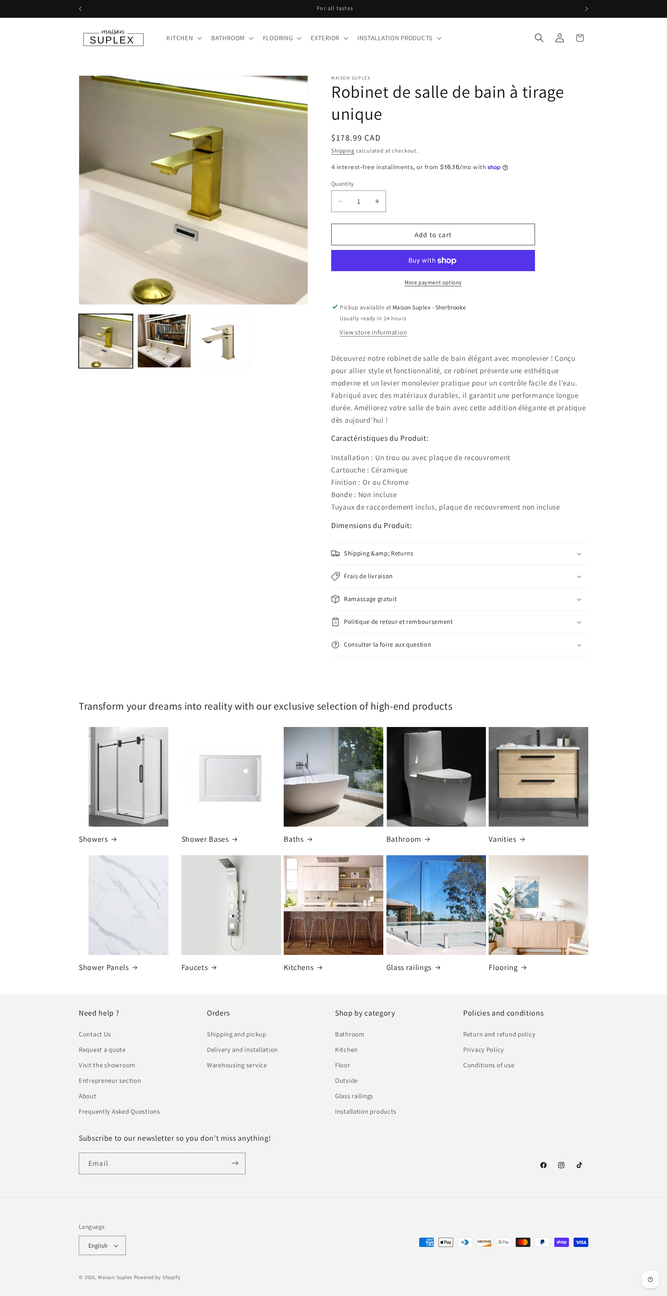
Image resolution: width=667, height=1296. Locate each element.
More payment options (433, 282)
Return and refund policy (499, 1034)
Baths (293, 839)
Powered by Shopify (157, 1277)
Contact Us (95, 1034)
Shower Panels (104, 967)
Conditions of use (488, 1065)
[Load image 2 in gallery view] (164, 341)
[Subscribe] (235, 1163)
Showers (93, 839)
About (87, 1096)
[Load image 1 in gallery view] (106, 341)
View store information (373, 332)
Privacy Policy (483, 1049)
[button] (183, 38)
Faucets (194, 967)
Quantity (342, 183)
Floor (342, 1065)
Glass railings (409, 967)
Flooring (503, 967)
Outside (346, 1080)
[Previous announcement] (80, 9)
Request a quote (102, 1049)
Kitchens (298, 967)
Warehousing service (237, 1065)
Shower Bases (205, 839)
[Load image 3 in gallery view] (223, 341)
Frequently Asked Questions (119, 1111)
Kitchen (346, 1049)
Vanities (502, 839)
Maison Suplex (115, 1277)
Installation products (365, 1111)
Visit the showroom (107, 1065)
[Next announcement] (586, 9)
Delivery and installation (242, 1049)
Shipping (342, 150)
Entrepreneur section (110, 1080)
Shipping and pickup (236, 1034)
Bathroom (403, 839)
